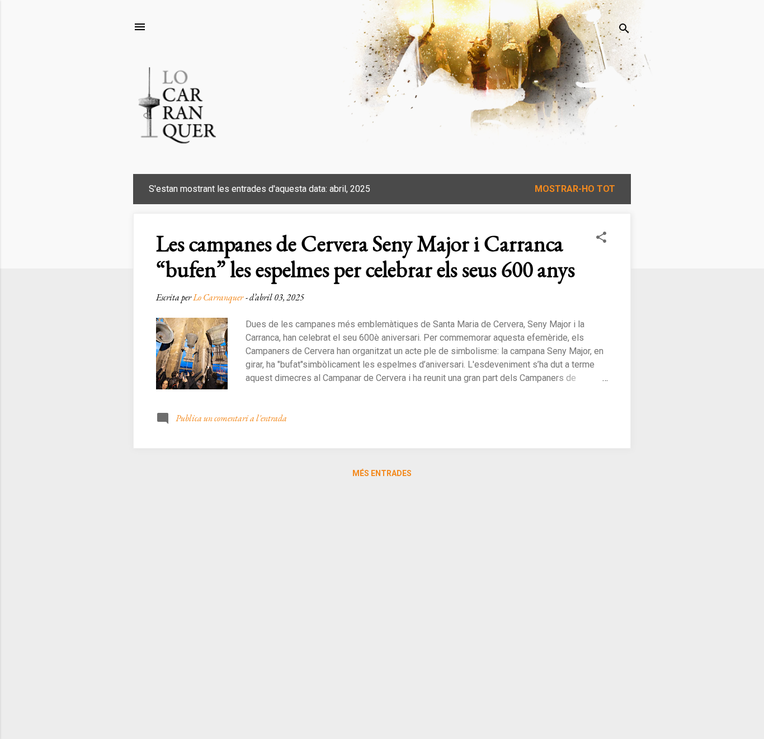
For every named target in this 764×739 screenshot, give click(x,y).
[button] (601, 239)
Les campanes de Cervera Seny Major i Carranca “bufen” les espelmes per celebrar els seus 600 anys (365, 256)
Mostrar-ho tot (575, 188)
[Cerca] (624, 30)
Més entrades (382, 473)
